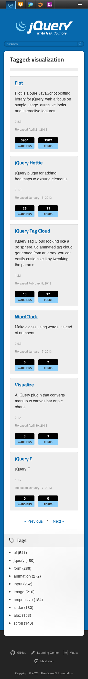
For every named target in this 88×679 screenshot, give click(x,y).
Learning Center (48, 652)
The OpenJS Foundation (57, 673)
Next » (58, 521)
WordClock (26, 316)
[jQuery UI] (20, 4)
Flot (19, 82)
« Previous (33, 521)
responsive (23, 599)
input (18, 584)
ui (15, 552)
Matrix (74, 652)
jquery (19, 560)
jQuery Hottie (29, 162)
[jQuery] (11, 5)
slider (18, 607)
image (19, 591)
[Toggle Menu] (80, 4)
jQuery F (23, 458)
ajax (17, 615)
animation (22, 576)
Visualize (24, 384)
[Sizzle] (40, 4)
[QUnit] (50, 4)
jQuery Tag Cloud (32, 230)
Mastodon (47, 661)
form (17, 568)
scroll (18, 623)
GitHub (21, 652)
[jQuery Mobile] (30, 4)
